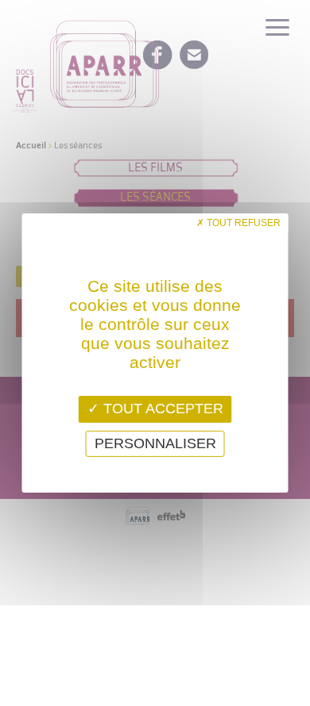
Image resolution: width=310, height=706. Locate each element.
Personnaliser (155, 443)
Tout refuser (242, 222)
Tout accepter (161, 408)
